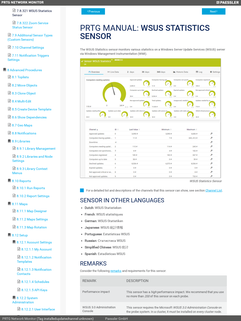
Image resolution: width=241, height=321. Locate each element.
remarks (115, 271)
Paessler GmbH (116, 319)
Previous (94, 11)
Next (213, 11)
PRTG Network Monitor (19, 319)
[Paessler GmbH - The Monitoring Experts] (227, 3)
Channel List (213, 190)
